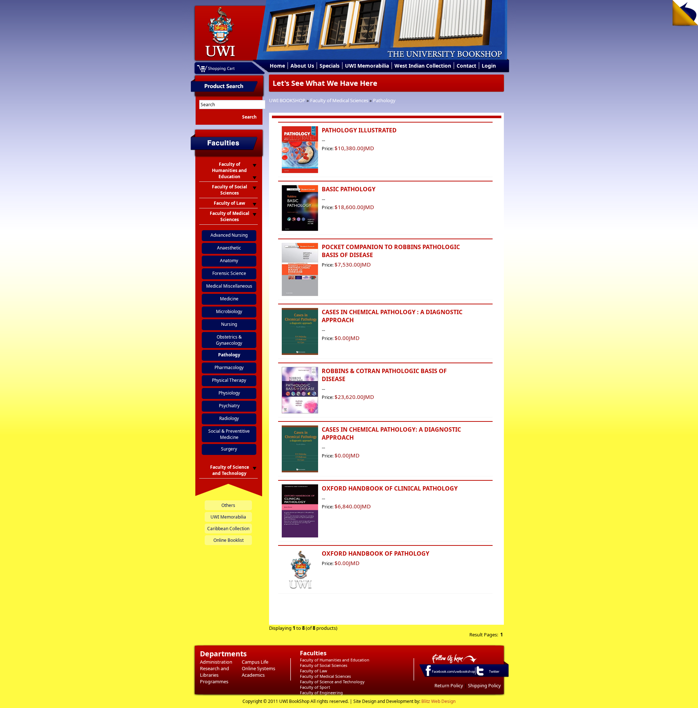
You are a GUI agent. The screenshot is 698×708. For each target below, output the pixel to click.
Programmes (214, 681)
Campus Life (255, 662)
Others (228, 505)
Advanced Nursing (229, 235)
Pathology (384, 100)
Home (277, 65)
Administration (216, 662)
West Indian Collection (422, 65)
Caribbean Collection (228, 528)
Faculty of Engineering (321, 692)
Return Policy (448, 685)
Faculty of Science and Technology (332, 681)
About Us (302, 65)
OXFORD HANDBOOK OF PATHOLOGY (375, 553)
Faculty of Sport (315, 687)
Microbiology (229, 311)
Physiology (229, 393)
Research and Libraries (214, 671)
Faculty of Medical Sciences (339, 100)
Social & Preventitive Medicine (229, 434)
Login (489, 65)
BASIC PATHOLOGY (349, 189)
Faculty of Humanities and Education (334, 660)
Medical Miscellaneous (229, 286)
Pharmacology (229, 367)
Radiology (229, 418)
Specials (330, 65)
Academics (253, 675)
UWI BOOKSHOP (287, 100)
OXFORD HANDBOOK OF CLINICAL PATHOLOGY (390, 488)
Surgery (229, 449)
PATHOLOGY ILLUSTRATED (359, 130)
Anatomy (229, 260)
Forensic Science (229, 273)
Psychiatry (229, 406)
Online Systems (258, 668)
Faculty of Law (313, 670)
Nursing (229, 324)
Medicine (229, 299)
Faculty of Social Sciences (323, 665)
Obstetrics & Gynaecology (229, 340)
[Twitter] (479, 675)
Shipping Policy (484, 685)
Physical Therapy (229, 380)
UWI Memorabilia (367, 65)
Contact (466, 65)
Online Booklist (228, 540)
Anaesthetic (229, 248)
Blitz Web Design (438, 701)
